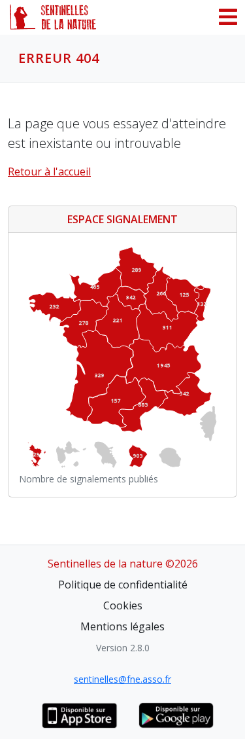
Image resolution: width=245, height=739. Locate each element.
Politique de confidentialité (123, 584)
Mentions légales (122, 626)
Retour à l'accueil (49, 171)
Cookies (122, 605)
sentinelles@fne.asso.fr (122, 679)
